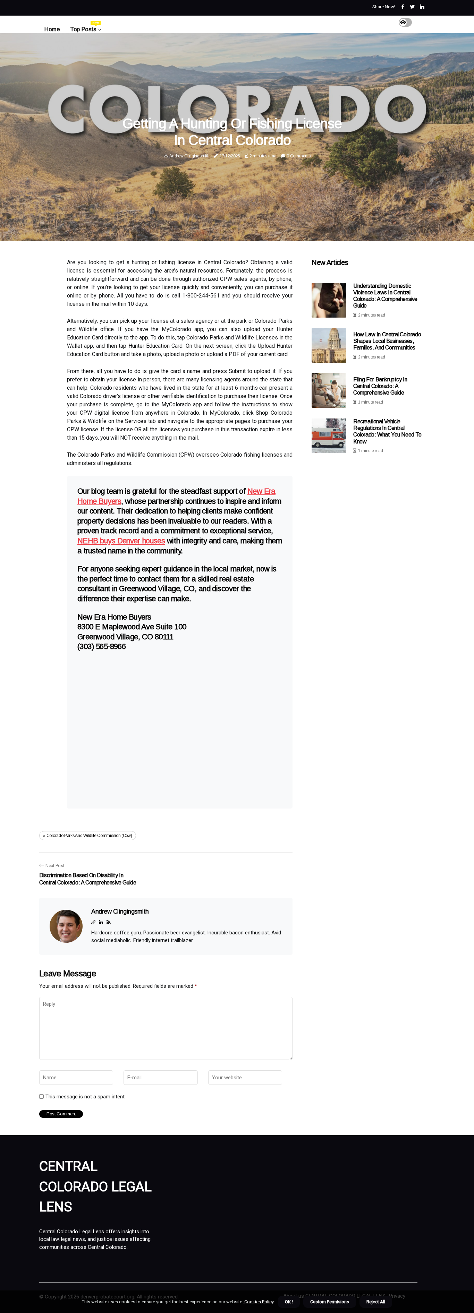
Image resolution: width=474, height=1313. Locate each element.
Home (52, 29)
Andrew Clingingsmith (189, 156)
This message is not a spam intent (85, 1097)
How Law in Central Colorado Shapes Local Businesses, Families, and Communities (387, 341)
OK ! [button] (289, 1301)
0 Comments (298, 156)
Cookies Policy (258, 1301)
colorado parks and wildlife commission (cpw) (89, 835)
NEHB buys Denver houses (121, 540)
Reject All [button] (375, 1301)
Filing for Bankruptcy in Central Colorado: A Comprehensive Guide (380, 386)
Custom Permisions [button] (329, 1301)
